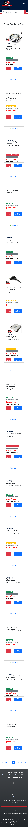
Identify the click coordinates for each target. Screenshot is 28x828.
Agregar (9, 68)
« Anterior (4, 762)
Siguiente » (23, 762)
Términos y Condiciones (7, 819)
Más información (17, 68)
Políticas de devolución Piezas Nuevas (11, 822)
